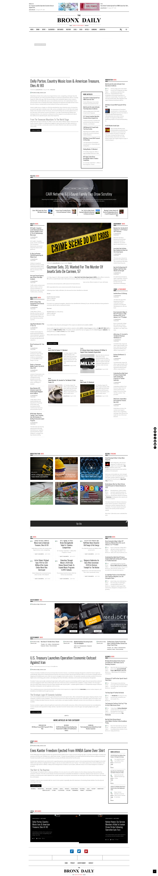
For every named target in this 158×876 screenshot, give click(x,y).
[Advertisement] (38, 19)
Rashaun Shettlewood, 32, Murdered (120, 355)
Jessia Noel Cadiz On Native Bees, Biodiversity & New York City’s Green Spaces (120, 250)
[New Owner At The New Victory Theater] (35, 642)
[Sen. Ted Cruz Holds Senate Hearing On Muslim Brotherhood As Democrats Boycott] (98, 211)
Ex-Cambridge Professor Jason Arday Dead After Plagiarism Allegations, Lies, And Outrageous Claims (115, 576)
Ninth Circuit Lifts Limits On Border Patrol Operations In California (91, 108)
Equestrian (74, 788)
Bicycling (49, 788)
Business (66, 725)
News (102, 4)
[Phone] (155, 447)
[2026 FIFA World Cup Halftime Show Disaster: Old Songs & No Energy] (112, 763)
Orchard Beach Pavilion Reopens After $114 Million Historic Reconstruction (91, 500)
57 (57, 330)
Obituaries (52, 89)
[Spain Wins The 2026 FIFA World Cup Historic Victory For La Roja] (112, 779)
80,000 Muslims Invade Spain (112, 126)
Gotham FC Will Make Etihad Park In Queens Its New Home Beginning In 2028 (118, 788)
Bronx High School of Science (119, 565)
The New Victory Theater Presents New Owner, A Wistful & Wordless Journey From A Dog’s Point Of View (117, 643)
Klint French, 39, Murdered (87, 382)
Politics (66, 188)
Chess (61, 788)
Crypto (66, 715)
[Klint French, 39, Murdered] (87, 393)
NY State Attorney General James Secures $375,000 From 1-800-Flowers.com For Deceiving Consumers (115, 662)
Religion (86, 188)
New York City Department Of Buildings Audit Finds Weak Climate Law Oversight (120, 269)
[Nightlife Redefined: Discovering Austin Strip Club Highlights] (68, 642)
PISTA (60, 330)
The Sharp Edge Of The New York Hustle (114, 693)
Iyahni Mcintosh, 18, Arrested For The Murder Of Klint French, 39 (62, 381)
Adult (75, 646)
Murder (70, 263)
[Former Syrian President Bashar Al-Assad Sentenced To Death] (74, 211)
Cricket (67, 788)
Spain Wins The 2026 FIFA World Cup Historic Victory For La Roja (117, 771)
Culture (49, 644)
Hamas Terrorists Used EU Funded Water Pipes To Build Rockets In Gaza (91, 475)
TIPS (104, 328)
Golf (88, 788)
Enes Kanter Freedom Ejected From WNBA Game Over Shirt (91, 98)
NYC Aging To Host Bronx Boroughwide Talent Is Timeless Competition (90, 158)
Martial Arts (46, 790)
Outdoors (61, 790)
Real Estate (34, 472)
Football (82, 788)
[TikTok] (155, 438)
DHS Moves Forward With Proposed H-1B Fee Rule (91, 139)
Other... (54, 790)
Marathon (100, 788)
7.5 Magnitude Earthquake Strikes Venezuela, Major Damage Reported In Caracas (41, 499)
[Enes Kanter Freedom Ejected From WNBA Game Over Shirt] (90, 6)
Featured (73, 188)
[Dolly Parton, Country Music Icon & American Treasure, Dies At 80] (38, 92)
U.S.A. (92, 188)
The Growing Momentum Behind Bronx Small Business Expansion (90, 728)
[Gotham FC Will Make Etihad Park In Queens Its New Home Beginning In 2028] (112, 796)
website (105, 330)
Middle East (31, 4)
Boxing (55, 788)
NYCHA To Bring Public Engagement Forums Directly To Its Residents (37, 303)
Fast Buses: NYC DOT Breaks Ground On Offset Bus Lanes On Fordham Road (66, 475)
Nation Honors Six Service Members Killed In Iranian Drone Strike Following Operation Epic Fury (115, 825)
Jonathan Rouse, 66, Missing (120, 293)
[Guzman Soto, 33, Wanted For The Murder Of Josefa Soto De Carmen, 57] (79, 242)
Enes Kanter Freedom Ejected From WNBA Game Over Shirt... (115, 6)
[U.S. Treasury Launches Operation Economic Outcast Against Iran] (68, 6)
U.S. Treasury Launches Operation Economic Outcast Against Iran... (41, 6)
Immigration (42, 725)
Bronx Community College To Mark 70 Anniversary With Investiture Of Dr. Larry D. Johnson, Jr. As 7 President (120, 314)
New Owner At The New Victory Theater (50, 642)
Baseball (33, 788)
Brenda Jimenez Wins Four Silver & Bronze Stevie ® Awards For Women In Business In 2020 (115, 485)
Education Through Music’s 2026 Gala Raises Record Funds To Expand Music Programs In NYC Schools (66, 565)
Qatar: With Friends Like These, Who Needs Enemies (39, 211)
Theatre (43, 644)
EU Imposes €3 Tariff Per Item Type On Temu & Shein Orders (116, 679)
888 (55, 330)
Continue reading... (36, 130)
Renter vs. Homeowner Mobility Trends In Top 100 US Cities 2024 (37, 366)
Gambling (90, 725)
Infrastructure (35, 495)
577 (102, 328)
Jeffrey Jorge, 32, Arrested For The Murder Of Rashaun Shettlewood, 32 (121, 336)
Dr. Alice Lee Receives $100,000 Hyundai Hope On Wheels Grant (36, 255)
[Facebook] (155, 428)
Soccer (68, 790)
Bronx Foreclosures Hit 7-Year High (37, 345)
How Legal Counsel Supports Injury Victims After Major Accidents (37, 277)
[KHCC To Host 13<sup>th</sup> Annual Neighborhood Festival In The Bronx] (67, 618)
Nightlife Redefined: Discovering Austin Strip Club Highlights (83, 642)
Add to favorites (39, 554)
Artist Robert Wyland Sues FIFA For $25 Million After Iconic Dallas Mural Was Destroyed (41, 565)
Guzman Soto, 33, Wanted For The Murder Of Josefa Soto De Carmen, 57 (75, 269)
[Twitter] (155, 431)
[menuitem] (32, 29)
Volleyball (89, 790)
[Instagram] (155, 435)
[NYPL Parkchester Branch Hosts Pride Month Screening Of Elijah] (42, 618)
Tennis (82, 790)
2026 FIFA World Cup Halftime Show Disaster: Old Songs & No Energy (91, 543)
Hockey (94, 788)
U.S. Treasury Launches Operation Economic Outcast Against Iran (91, 117)
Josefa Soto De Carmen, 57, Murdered (57, 350)
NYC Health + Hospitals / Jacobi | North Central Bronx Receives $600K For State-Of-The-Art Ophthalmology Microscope (36, 231)
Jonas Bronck (32, 9)
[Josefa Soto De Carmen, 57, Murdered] (55, 361)
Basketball (41, 788)
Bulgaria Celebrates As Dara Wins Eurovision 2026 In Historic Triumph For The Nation (91, 564)
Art (46, 644)
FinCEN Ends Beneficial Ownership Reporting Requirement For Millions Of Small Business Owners (66, 728)
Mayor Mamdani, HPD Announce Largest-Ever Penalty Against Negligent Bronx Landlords (36, 390)
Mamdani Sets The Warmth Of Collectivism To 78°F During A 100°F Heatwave (121, 229)
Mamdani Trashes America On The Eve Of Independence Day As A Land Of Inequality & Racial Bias (110, 213)
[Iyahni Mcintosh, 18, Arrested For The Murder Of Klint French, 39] (55, 393)
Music (75, 647)
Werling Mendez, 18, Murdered (90, 149)
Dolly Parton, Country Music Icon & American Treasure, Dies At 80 (65, 83)
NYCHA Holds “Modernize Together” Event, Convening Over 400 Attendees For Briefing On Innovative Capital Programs (37, 417)
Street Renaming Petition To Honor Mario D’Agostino (115, 459)
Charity (81, 348)
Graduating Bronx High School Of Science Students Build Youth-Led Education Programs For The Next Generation (121, 376)
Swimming (75, 790)
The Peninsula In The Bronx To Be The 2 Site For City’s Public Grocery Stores (116, 704)
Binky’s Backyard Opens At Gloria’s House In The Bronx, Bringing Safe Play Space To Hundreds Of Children (66, 499)
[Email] (155, 444)
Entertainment (55, 644)
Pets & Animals (53, 646)
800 (99, 328)
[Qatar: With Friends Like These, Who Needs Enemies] (50, 211)
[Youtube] (155, 441)
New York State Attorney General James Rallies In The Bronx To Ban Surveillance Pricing (116, 721)
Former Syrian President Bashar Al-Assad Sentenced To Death (63, 211)
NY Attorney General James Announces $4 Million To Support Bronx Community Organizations (93, 351)
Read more (49, 631)
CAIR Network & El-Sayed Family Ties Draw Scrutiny (90, 128)
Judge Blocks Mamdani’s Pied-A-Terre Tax (37, 325)
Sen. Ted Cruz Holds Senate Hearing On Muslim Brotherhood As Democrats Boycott (86, 212)
